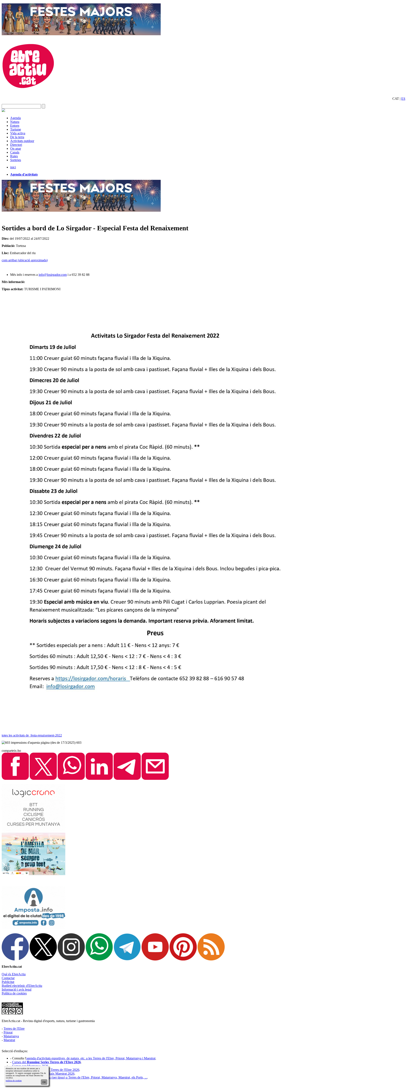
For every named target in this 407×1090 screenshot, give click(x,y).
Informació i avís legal (16, 989)
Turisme (15, 129)
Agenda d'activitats (24, 174)
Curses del (46, 1062)
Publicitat (8, 982)
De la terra (17, 137)
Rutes (14, 156)
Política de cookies (14, 993)
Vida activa (17, 133)
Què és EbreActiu (14, 974)
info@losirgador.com (53, 274)
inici (13, 167)
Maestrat (9, 1040)
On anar (15, 148)
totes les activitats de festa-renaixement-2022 (32, 735)
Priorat (8, 1032)
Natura (14, 122)
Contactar (8, 978)
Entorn (14, 125)
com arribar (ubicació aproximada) (25, 260)
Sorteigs (15, 160)
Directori (16, 144)
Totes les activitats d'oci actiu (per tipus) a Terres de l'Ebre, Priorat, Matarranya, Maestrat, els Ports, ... (79, 1077)
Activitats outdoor (22, 141)
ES (403, 98)
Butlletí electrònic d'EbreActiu (22, 985)
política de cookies (14, 1080)
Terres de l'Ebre (14, 1028)
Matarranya (11, 1036)
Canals (14, 152)
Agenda (15, 118)
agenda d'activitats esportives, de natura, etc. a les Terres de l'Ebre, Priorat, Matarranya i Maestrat (90, 1058)
